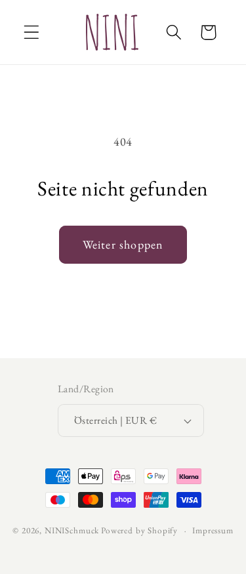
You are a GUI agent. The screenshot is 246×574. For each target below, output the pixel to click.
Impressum (213, 530)
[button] (31, 32)
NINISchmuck (72, 530)
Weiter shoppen (123, 244)
